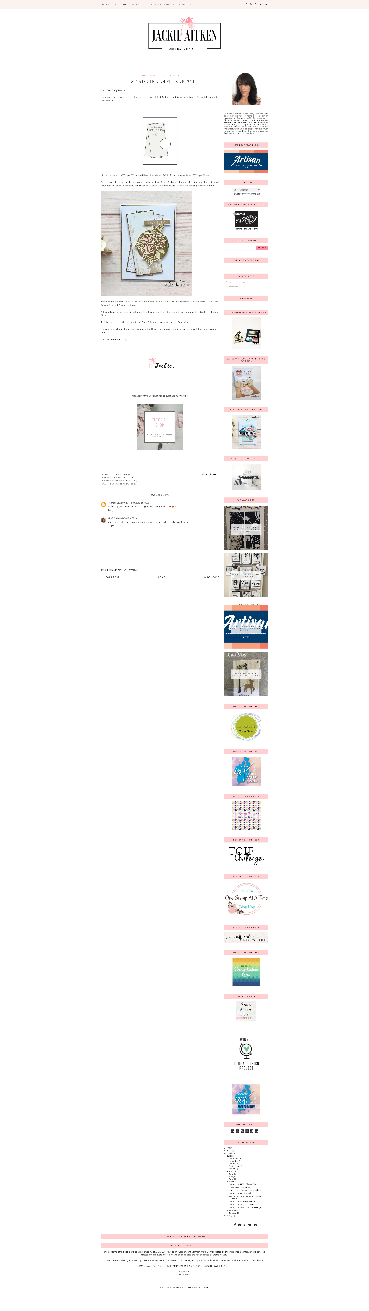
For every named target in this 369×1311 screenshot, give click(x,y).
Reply (111, 510)
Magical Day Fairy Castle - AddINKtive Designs (245, 1197)
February (233, 1210)
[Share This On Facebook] (203, 474)
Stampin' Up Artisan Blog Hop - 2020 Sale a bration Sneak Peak (246, 628)
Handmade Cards (112, 478)
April (231, 1179)
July (231, 1171)
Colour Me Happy (121, 474)
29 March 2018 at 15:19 (125, 518)
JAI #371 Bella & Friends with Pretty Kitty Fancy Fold (246, 529)
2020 (229, 1151)
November (234, 1161)
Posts (229, 282)
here (103, 332)
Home (106, 4)
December (234, 1158)
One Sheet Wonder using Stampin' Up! (246, 575)
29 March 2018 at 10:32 (137, 503)
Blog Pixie (181, 1288)
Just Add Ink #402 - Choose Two (243, 1184)
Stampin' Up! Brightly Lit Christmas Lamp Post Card (246, 674)
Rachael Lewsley (116, 503)
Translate (255, 193)
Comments (232, 287)
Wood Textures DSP (127, 484)
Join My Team (160, 4)
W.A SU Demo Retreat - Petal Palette (245, 1190)
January (233, 1213)
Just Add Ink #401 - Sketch (240, 1193)
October (233, 1163)
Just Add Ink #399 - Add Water (242, 1204)
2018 (229, 1156)
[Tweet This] (207, 474)
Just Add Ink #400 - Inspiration (242, 1201)
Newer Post (111, 577)
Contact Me (139, 4)
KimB (110, 518)
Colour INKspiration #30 (239, 1187)
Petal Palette (131, 478)
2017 (229, 1215)
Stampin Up (108, 484)
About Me (120, 4)
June (231, 1174)
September (234, 1166)
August (232, 1169)
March (232, 1182)
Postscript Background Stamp (119, 481)
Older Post (211, 577)
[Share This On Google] (215, 474)
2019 (229, 1153)
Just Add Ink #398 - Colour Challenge (245, 1207)
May (231, 1176)
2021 (229, 1148)
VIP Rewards (182, 4)
